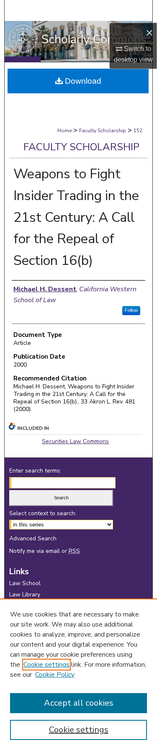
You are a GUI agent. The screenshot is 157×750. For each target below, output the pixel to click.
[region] (78, 674)
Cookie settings (46, 664)
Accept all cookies (78, 703)
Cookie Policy (55, 674)
